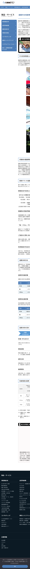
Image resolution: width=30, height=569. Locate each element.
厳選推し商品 (22, 509)
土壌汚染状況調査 (5, 508)
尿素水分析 (22, 489)
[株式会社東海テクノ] (8, 2)
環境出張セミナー (5, 526)
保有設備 (3, 546)
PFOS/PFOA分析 (23, 498)
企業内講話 (3, 524)
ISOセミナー (4, 522)
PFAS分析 (3, 498)
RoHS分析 (22, 485)
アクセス (3, 542)
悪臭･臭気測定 (4, 487)
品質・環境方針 (4, 547)
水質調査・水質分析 (5, 493)
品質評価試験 (23, 480)
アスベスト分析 (4, 500)
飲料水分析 (3, 495)
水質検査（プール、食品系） (7, 496)
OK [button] (15, 566)
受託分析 (21, 506)
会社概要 (3, 540)
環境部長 (3, 520)
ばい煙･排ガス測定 (5, 483)
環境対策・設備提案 (24, 520)
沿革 (2, 544)
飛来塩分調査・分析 (5, 510)
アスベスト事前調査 (5, 502)
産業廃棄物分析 (4, 504)
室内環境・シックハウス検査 (7, 491)
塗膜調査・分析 (4, 511)
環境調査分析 (4, 480)
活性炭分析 (22, 487)
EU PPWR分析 (23, 500)
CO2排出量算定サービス (6, 518)
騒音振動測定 (4, 485)
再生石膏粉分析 (23, 502)
